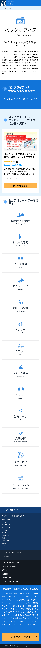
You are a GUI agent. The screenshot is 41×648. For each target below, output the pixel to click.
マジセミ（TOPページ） (11, 510)
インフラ (4, 546)
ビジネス (4, 533)
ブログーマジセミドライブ (11, 553)
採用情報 (5, 574)
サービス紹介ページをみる (20, 637)
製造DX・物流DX (7, 520)
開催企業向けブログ (9, 566)
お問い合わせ (7, 578)
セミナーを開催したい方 (11, 562)
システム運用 (6, 527)
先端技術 (4, 543)
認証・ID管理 (6, 540)
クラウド (4, 522)
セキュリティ (6, 535)
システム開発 (6, 525)
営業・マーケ (6, 538)
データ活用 (5, 530)
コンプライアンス (10, 178)
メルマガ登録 (7, 556)
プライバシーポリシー (10, 581)
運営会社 (5, 570)
